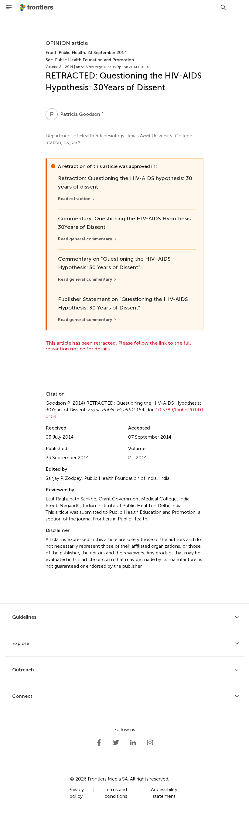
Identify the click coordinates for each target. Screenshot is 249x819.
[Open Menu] (8, 7)
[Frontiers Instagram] (150, 742)
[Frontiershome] (37, 7)
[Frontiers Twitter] (116, 742)
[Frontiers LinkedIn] (133, 742)
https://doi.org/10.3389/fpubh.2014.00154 (112, 67)
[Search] (223, 7)
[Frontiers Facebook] (99, 742)
